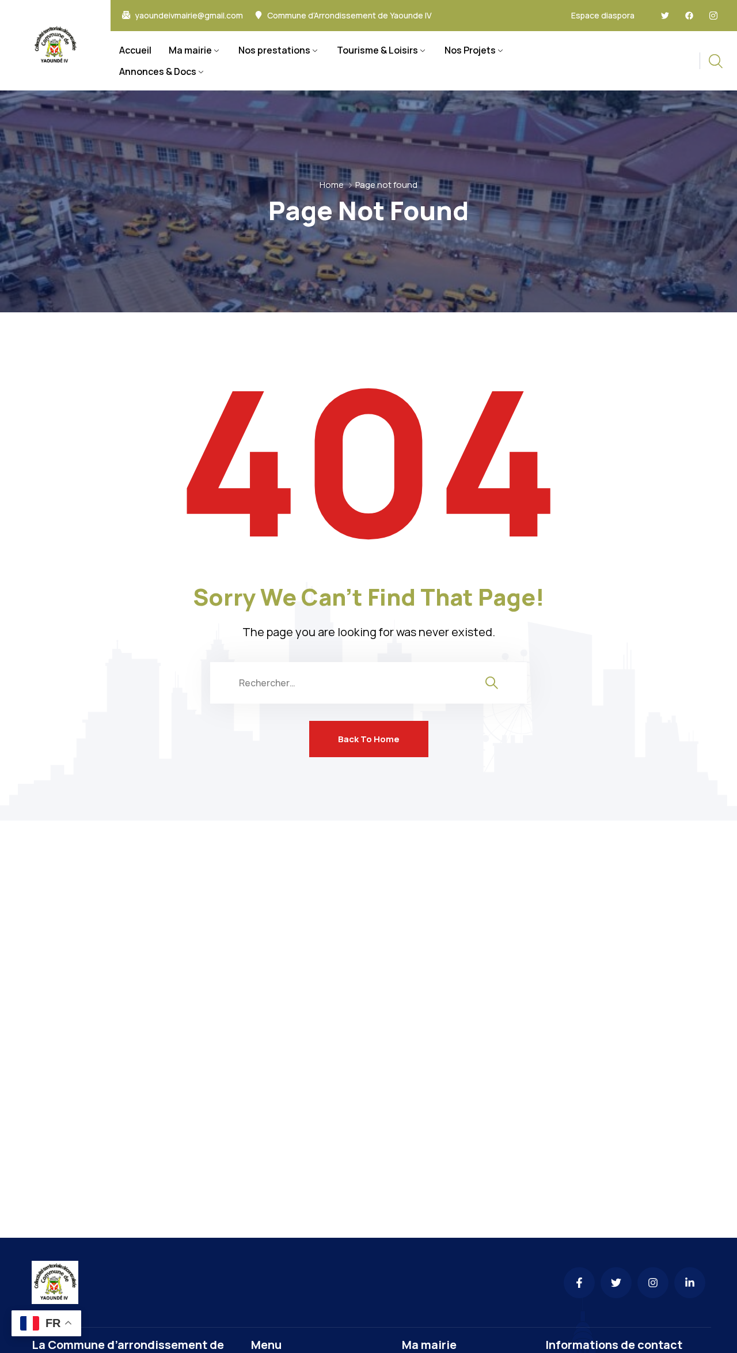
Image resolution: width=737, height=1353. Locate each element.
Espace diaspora (603, 15)
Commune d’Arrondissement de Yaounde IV (349, 15)
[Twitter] (665, 15)
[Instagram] (652, 1282)
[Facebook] (689, 15)
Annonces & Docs (157, 71)
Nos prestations (274, 50)
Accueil (135, 50)
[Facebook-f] (579, 1282)
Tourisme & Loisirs (377, 50)
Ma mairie (190, 50)
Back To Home (369, 739)
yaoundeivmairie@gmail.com (189, 15)
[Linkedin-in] (689, 1282)
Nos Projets (470, 50)
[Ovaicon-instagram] (713, 15)
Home (332, 185)
